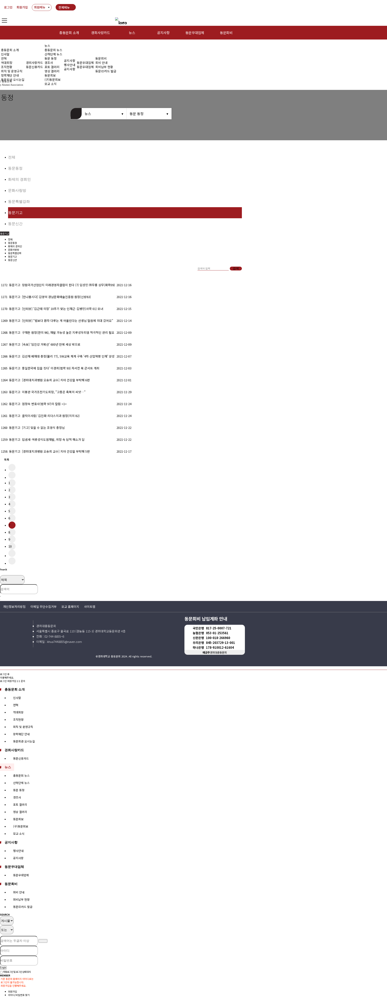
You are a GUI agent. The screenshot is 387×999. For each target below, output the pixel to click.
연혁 (4, 58)
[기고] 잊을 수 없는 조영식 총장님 (43, 427)
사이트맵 (89, 606)
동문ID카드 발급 (105, 71)
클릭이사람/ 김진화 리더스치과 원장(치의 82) (51, 416)
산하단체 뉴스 (53, 54)
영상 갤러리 (52, 71)
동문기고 (15, 213)
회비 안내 (101, 62)
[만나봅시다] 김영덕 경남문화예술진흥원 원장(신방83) (56, 297)
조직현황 (6, 67)
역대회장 (6, 62)
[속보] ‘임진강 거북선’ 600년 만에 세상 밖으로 (51, 344)
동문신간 (15, 224)
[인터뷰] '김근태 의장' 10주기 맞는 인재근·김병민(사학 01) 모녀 (62, 309)
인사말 (5, 54)
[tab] (193, 689)
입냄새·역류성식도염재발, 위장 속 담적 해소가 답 (53, 439)
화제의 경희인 (19, 179)
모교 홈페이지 (70, 606)
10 (10, 546)
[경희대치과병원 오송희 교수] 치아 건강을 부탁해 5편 (56, 451)
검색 (236, 268)
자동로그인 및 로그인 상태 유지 (17, 971)
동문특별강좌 (19, 202)
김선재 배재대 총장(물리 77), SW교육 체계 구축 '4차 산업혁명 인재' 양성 (68, 356)
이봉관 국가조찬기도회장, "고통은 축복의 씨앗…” (53, 392)
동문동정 (15, 168)
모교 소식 (18, 834)
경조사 (49, 62)
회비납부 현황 (104, 67)
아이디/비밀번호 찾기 (19, 995)
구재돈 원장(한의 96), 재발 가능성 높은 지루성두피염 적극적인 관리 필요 (68, 332)
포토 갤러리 (52, 67)
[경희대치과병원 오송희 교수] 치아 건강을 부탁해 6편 (56, 380)
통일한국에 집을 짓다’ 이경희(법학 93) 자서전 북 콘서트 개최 (60, 368)
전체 (11, 157)
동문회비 (226, 32)
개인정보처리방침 (14, 606)
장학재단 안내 (10, 75)
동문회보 (50, 75)
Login (3, 967)
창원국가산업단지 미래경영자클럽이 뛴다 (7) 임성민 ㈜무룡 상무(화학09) (68, 285)
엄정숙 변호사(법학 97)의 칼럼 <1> (44, 404)
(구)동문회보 (20, 826)
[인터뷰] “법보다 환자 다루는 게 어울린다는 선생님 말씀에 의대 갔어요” (67, 320)
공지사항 (163, 32)
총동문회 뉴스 (53, 50)
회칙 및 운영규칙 (11, 71)
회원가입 (22, 7)
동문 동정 (51, 58)
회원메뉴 (39, 7)
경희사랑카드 (100, 32)
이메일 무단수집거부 (43, 606)
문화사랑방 (17, 190)
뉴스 (132, 32)
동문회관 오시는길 (24, 741)
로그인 (8, 7)
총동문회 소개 (69, 32)
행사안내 (69, 65)
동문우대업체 (194, 32)
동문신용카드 (34, 67)
